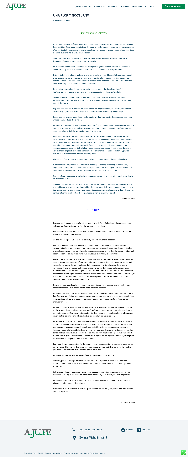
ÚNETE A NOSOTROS (173, 6)
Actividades (99, 6)
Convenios (124, 6)
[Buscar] (158, 6)
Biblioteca (149, 6)
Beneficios (112, 6)
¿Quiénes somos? (83, 6)
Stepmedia (101, 453)
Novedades (137, 6)
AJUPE (68, 21)
